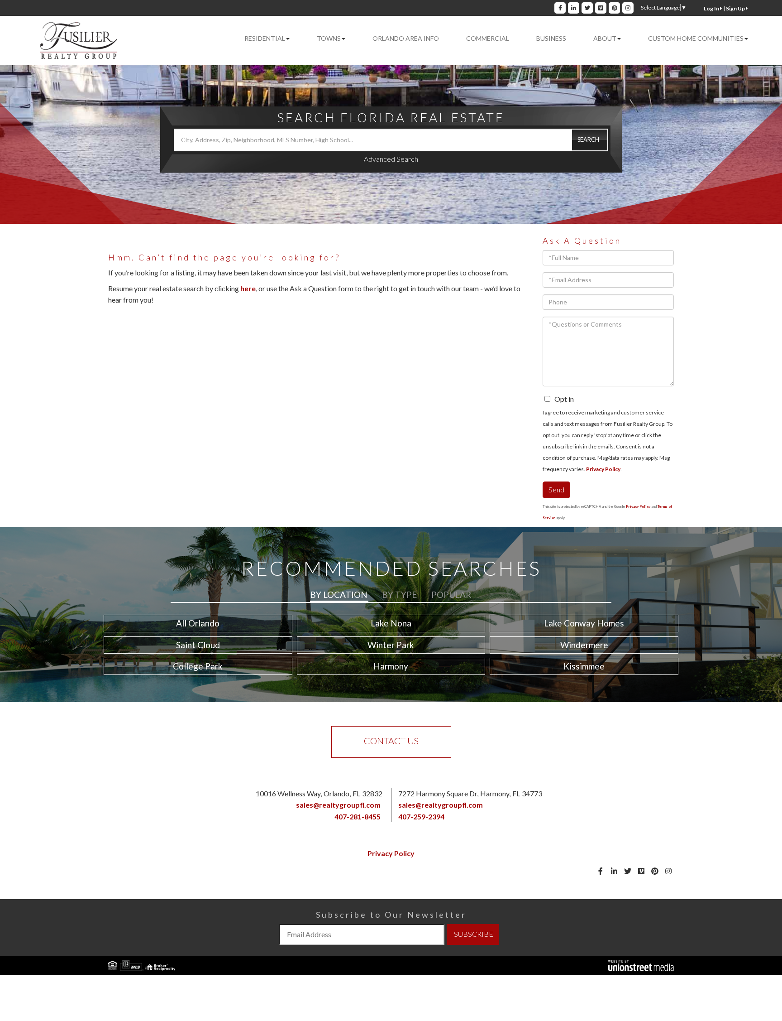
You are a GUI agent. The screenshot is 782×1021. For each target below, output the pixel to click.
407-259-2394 (421, 816)
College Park (198, 666)
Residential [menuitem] (264, 38)
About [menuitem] (604, 38)
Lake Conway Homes (584, 623)
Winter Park (390, 645)
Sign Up (736, 8)
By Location (338, 594)
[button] (589, 140)
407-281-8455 (357, 816)
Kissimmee (584, 666)
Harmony (390, 666)
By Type (399, 594)
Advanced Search (391, 158)
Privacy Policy (603, 469)
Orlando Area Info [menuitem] (405, 38)
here (248, 288)
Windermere (584, 645)
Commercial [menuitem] (487, 38)
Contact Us (391, 740)
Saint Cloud (198, 645)
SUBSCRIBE (473, 933)
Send (556, 489)
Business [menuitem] (551, 38)
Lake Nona (391, 623)
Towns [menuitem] (329, 38)
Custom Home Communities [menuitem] (696, 38)
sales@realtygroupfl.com (338, 804)
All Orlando (197, 623)
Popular (451, 594)
